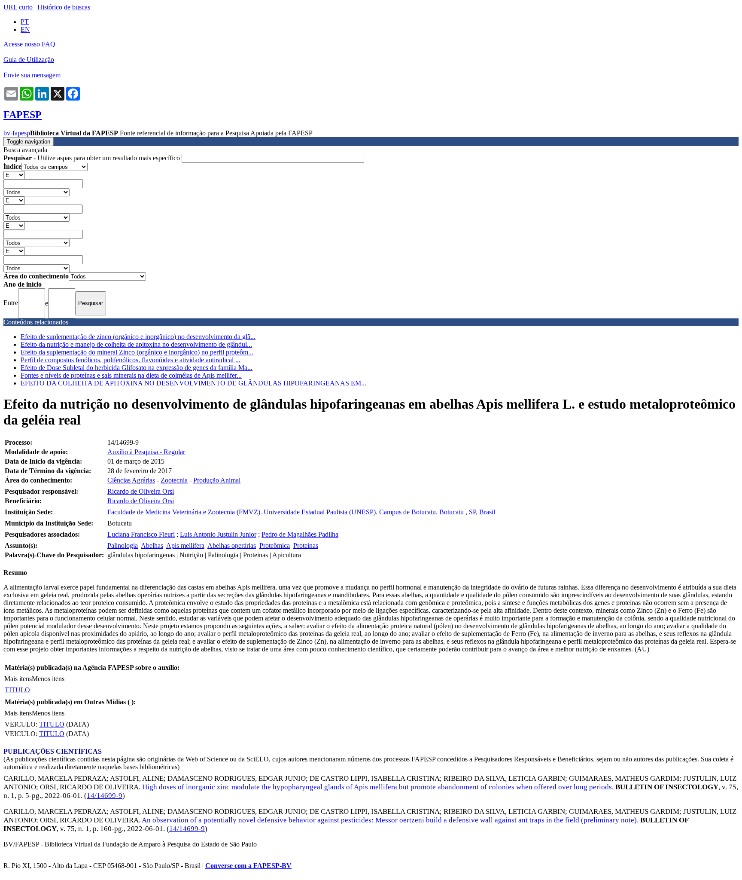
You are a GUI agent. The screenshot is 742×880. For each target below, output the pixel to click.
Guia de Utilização (28, 59)
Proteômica (274, 545)
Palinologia (122, 545)
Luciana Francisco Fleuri (141, 534)
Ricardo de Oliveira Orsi (140, 491)
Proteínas (305, 545)
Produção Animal (216, 480)
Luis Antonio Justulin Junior (218, 534)
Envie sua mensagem (32, 75)
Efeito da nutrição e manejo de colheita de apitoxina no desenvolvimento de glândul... (136, 344)
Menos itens (48, 678)
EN (25, 29)
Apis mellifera (185, 545)
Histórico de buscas (63, 7)
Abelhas (152, 545)
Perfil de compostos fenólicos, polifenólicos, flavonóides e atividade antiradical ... (130, 360)
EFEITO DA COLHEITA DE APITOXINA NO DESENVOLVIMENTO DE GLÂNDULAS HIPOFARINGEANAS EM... (193, 383)
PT (25, 21)
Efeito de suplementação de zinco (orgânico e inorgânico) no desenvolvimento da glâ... (138, 336)
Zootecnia (174, 480)
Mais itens (18, 678)
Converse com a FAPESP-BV (248, 865)
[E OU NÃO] (14, 174)
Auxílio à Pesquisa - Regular (146, 451)
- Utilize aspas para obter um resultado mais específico (92, 158)
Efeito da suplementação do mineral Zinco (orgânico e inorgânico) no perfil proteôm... (137, 352)
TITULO (17, 690)
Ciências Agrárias (131, 480)
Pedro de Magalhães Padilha (300, 534)
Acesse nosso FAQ (29, 44)
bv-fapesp (16, 133)
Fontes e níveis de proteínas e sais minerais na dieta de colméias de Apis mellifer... (131, 375)
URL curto (18, 7)
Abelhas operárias (231, 545)
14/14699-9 (104, 795)
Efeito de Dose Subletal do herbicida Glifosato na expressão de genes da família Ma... (136, 367)
